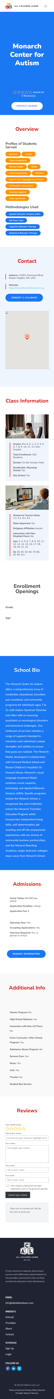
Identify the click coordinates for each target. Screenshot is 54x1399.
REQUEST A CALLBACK (24, 297)
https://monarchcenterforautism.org (26, 288)
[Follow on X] (19, 1368)
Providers (10, 1323)
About (8, 1328)
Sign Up (9, 1348)
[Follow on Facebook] (7, 1368)
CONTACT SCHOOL (27, 106)
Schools (9, 1317)
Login (8, 1354)
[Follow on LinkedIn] (13, 1368)
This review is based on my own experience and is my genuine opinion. (29, 1187)
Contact (9, 1334)
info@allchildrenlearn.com (19, 1303)
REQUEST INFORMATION (26, 953)
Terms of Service (16, 1390)
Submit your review (17, 1195)
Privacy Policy (31, 1390)
